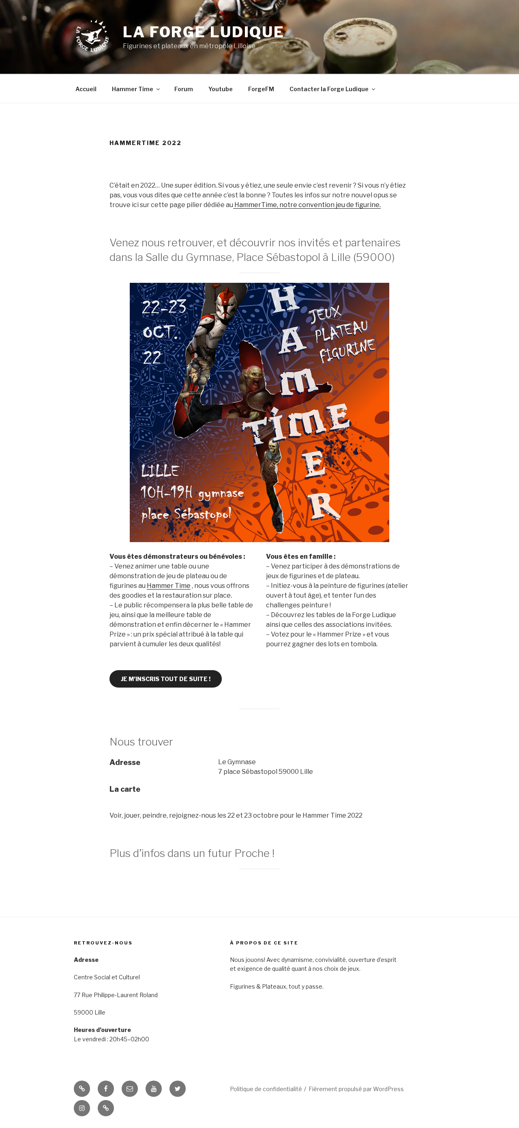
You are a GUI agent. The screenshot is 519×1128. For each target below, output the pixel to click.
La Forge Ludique (204, 32)
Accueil (86, 88)
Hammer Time (132, 88)
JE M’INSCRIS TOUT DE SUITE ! (165, 678)
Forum (183, 88)
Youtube (220, 88)
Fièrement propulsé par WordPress (356, 1088)
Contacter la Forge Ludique (329, 88)
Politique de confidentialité (266, 1088)
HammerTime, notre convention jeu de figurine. (307, 205)
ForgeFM (261, 88)
